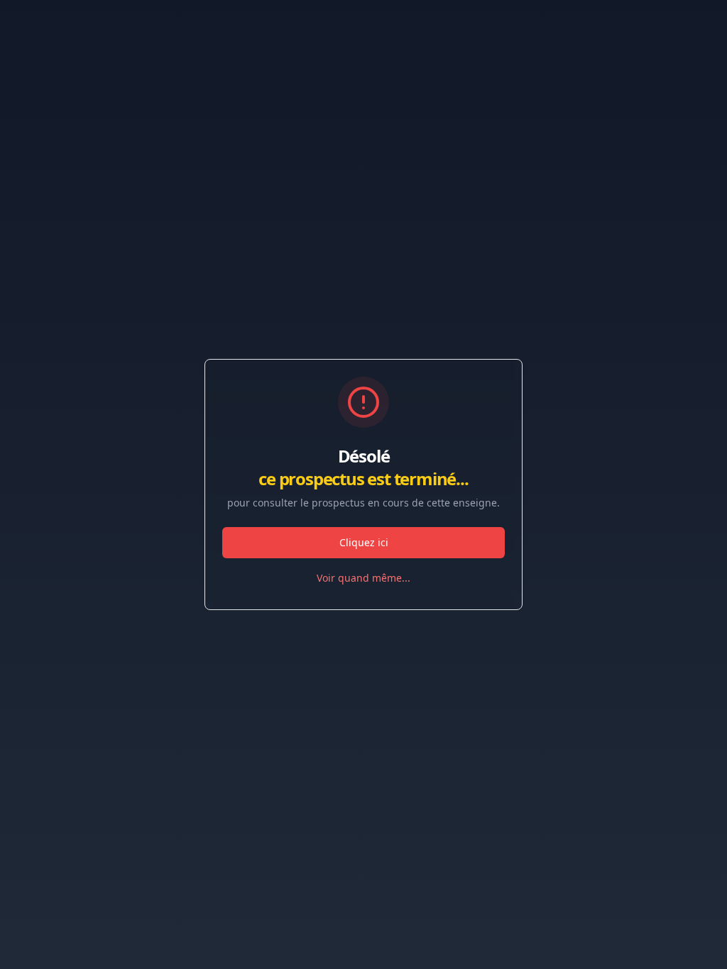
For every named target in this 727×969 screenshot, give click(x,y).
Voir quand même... (363, 578)
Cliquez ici (363, 542)
